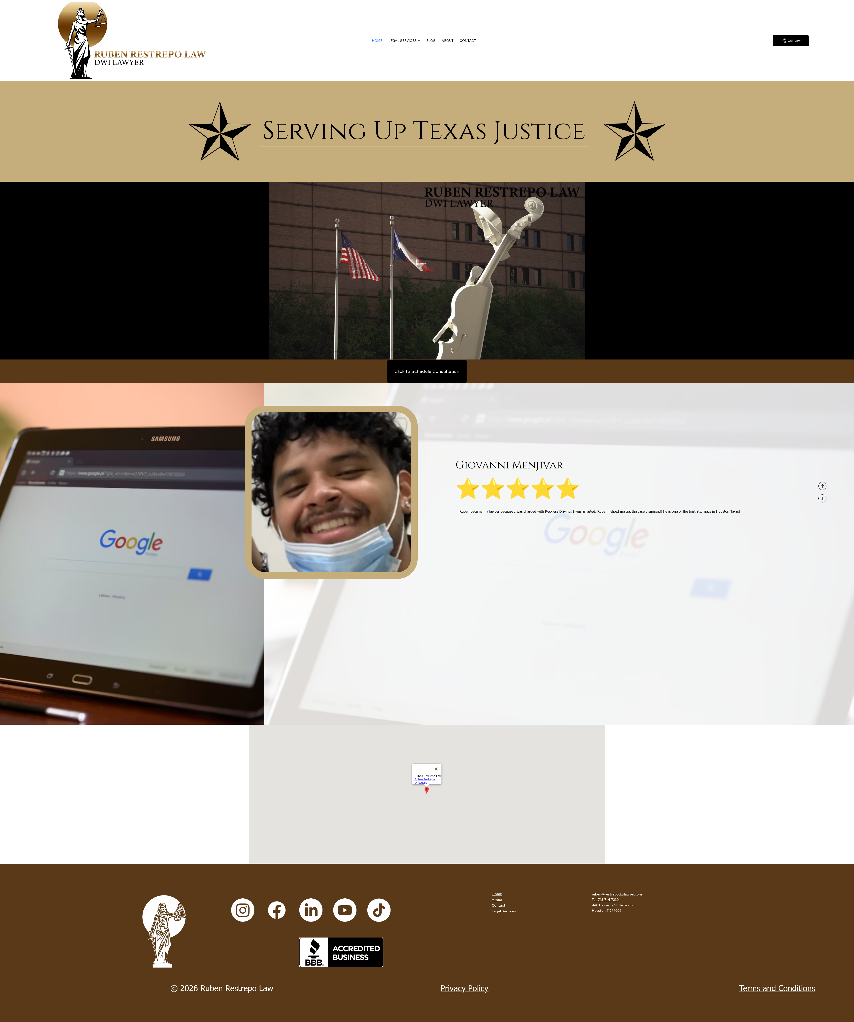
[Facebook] (276, 910)
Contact (498, 905)
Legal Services (504, 911)
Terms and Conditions (777, 989)
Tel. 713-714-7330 (605, 900)
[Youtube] (345, 910)
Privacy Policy (464, 989)
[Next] (822, 498)
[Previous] (822, 486)
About (497, 899)
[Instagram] (242, 910)
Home (497, 893)
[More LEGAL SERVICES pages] (419, 41)
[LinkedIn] (310, 910)
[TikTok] (379, 910)
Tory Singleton (499, 465)
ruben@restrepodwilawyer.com (617, 894)
